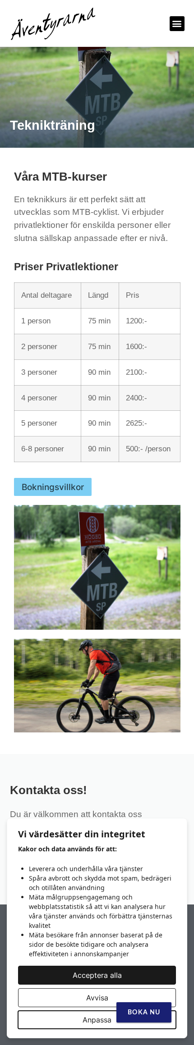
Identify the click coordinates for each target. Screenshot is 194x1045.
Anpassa (97, 1019)
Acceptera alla (97, 975)
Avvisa (97, 997)
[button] (177, 23)
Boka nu (144, 1012)
